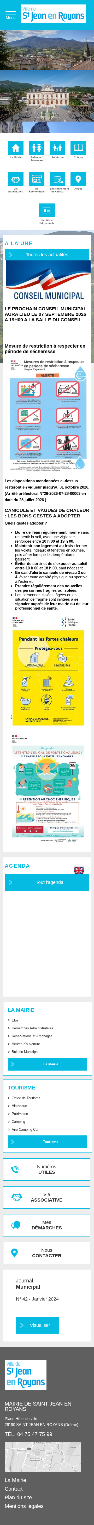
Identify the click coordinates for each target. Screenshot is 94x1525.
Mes (47, 1225)
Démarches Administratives (32, 1028)
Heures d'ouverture (26, 1044)
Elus (15, 1020)
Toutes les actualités (47, 254)
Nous (46, 1253)
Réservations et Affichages (32, 1036)
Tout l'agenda (49, 882)
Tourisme (50, 1142)
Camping (18, 1122)
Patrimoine (20, 1114)
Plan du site (18, 1497)
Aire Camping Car (25, 1129)
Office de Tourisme (26, 1098)
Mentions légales (24, 1506)
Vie (46, 1197)
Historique (19, 1106)
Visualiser (40, 1325)
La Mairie (50, 1064)
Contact (14, 1489)
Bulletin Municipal (25, 1052)
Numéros (46, 1169)
